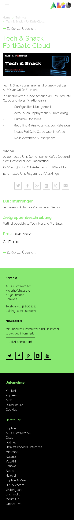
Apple (10, 471)
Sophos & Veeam (17, 480)
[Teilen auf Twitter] (18, 186)
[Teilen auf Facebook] (27, 186)
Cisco (9, 437)
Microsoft (12, 452)
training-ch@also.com (21, 311)
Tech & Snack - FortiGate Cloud (25, 21)
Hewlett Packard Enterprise (24, 447)
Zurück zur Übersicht (20, 28)
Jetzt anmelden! (20, 342)
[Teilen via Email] (65, 186)
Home (6, 17)
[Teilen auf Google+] (37, 186)
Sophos (11, 428)
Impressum (13, 395)
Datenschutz (14, 405)
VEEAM (11, 461)
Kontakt (11, 391)
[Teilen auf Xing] (56, 186)
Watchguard (14, 490)
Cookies (11, 409)
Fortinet (11, 442)
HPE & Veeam (15, 485)
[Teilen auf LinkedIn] (46, 186)
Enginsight (13, 494)
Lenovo (11, 466)
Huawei (11, 475)
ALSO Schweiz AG (18, 433)
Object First (13, 504)
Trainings (21, 17)
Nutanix (11, 456)
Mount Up (12, 499)
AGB (9, 400)
